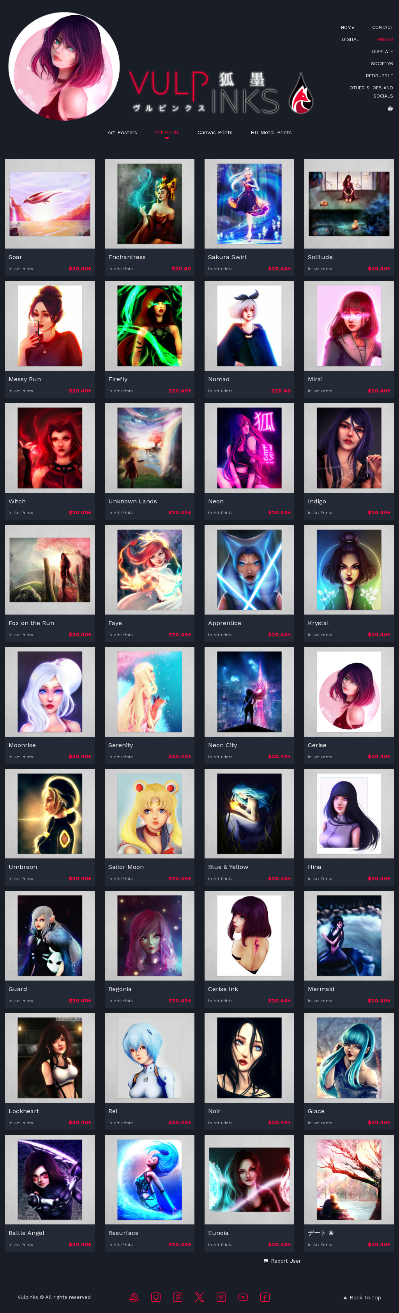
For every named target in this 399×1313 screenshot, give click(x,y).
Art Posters (122, 132)
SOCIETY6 (382, 63)
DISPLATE (382, 51)
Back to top (365, 1297)
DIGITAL (350, 39)
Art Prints (167, 132)
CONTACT (382, 27)
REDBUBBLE (379, 75)
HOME (347, 27)
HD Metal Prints (271, 132)
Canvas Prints (215, 132)
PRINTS (385, 39)
